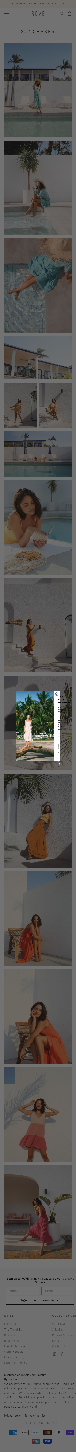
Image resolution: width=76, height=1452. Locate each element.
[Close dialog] (56, 694)
